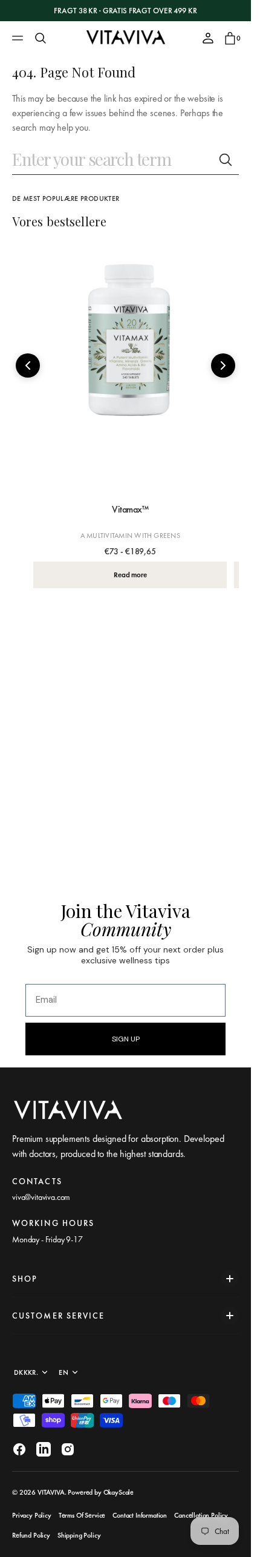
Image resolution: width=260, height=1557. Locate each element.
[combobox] (112, 159)
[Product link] (130, 368)
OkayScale (118, 1492)
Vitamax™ (130, 509)
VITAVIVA (51, 1492)
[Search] (40, 38)
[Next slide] (223, 365)
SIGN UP (126, 1039)
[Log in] (208, 38)
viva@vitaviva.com (41, 1197)
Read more (130, 575)
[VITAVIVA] (125, 38)
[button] (19, 38)
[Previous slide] (28, 365)
